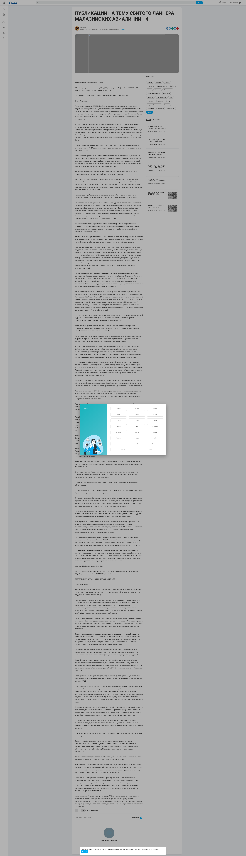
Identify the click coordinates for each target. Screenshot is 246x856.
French (119, 414)
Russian (155, 414)
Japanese (118, 438)
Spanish (118, 420)
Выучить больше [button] (154, 849)
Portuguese (137, 438)
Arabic (137, 408)
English (119, 408)
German (137, 414)
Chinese (118, 426)
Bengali (155, 432)
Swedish (137, 444)
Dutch (155, 408)
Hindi (155, 420)
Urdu (136, 426)
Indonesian (155, 426)
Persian (119, 444)
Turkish (137, 420)
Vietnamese (155, 444)
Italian (155, 438)
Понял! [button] (84, 852)
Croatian (118, 432)
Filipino (151, 449)
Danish (123, 449)
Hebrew (137, 432)
